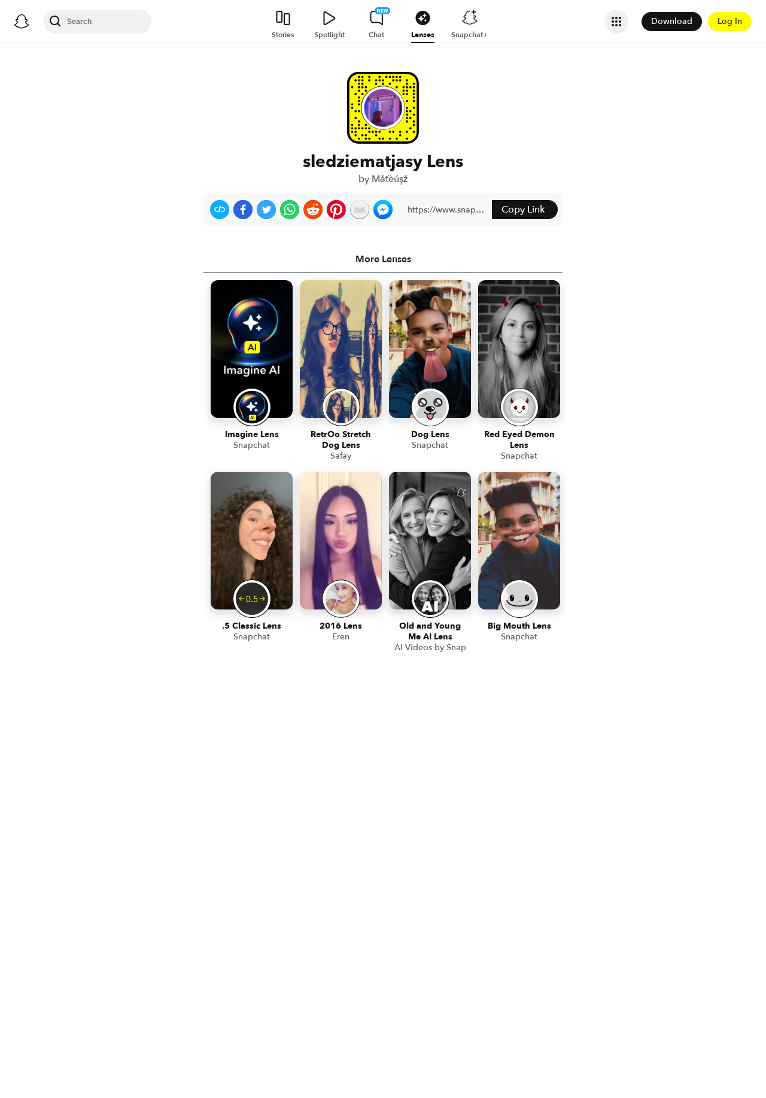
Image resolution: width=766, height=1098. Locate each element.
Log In (730, 21)
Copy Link (523, 209)
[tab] (383, 259)
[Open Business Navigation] (616, 22)
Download (671, 21)
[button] (219, 209)
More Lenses (383, 259)
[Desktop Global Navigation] (21, 21)
